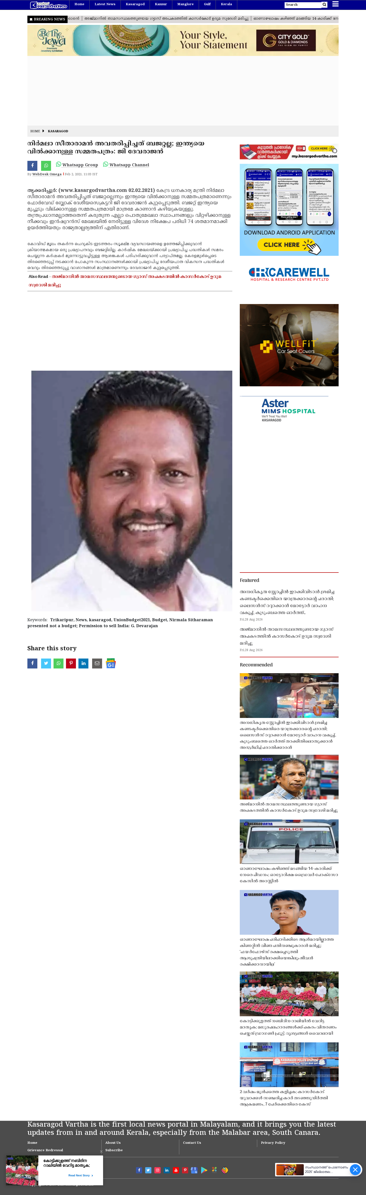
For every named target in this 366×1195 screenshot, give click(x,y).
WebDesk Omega (46, 175)
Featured (249, 581)
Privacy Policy (273, 1143)
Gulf (207, 4)
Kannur (161, 4)
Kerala (226, 4)
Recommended (256, 665)
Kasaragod (135, 4)
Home (79, 4)
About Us (113, 1143)
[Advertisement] (176, 91)
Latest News (105, 4)
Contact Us (192, 1143)
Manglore (185, 4)
